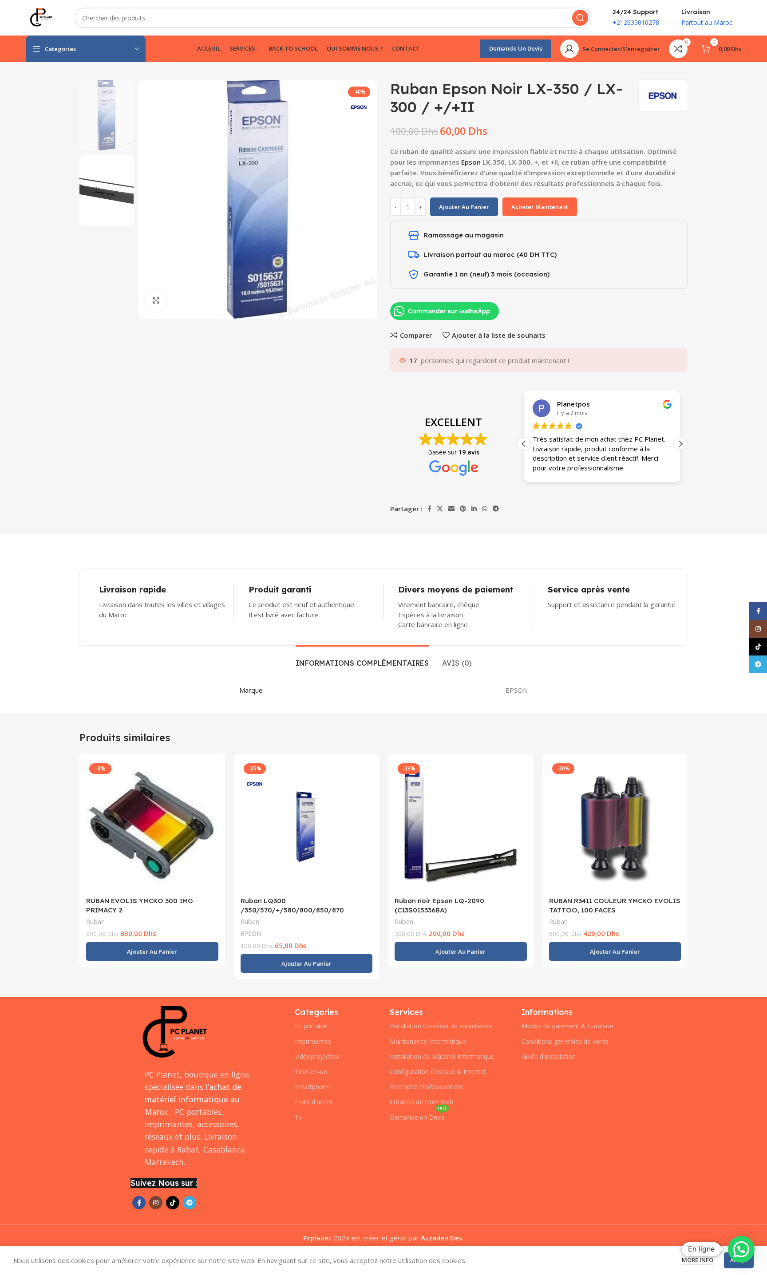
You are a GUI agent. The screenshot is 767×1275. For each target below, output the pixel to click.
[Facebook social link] (429, 508)
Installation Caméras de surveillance (441, 1026)
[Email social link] (451, 508)
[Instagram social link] (155, 1202)
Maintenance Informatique (428, 1041)
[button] (680, 443)
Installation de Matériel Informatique (442, 1056)
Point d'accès (314, 1101)
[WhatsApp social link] (484, 508)
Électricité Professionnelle (426, 1086)
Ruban (95, 921)
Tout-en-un (311, 1071)
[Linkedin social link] (474, 508)
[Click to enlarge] (156, 301)
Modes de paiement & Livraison (567, 1026)
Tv (298, 1117)
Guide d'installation (549, 1056)
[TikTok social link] (172, 1202)
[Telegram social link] (496, 508)
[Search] (580, 18)
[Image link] (174, 1031)
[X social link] (440, 508)
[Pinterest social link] (463, 508)
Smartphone (312, 1086)
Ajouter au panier (464, 207)
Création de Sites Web (421, 1101)
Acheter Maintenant (539, 207)
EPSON (251, 933)
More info (697, 1260)
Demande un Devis (515, 48)
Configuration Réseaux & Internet (438, 1071)
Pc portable (311, 1026)
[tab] (362, 658)
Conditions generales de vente (565, 1041)
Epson (471, 162)
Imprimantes (313, 1041)
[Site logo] (41, 16)
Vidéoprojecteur (317, 1056)
